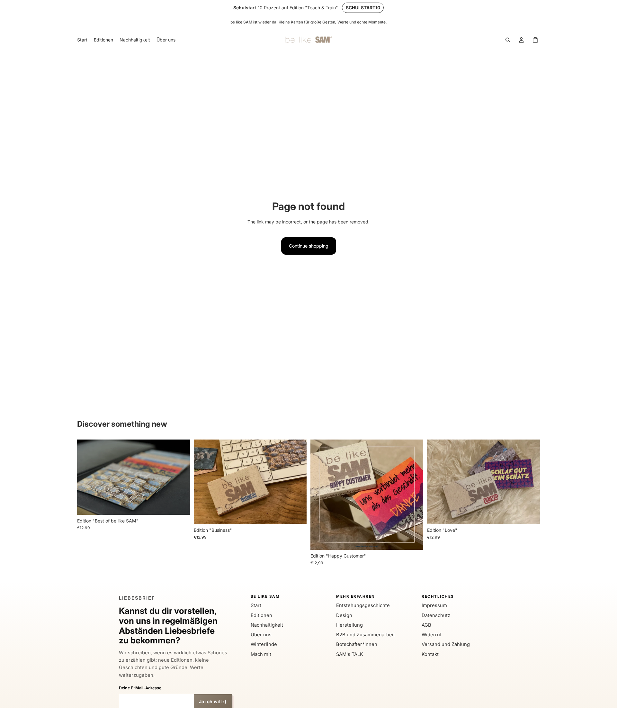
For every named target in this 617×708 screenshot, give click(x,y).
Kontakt (430, 654)
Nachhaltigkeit (267, 625)
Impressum (434, 605)
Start (256, 605)
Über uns (261, 635)
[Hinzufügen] (180, 505)
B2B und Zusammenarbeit (365, 635)
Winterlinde (264, 644)
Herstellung (349, 625)
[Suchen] (508, 40)
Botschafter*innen (356, 644)
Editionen (261, 615)
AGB (426, 625)
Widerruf (432, 635)
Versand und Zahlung (446, 644)
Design (344, 615)
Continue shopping (308, 246)
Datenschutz (436, 615)
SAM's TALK (349, 654)
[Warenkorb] (535, 40)
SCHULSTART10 (363, 7)
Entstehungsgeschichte (363, 605)
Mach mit (261, 654)
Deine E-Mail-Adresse (140, 687)
